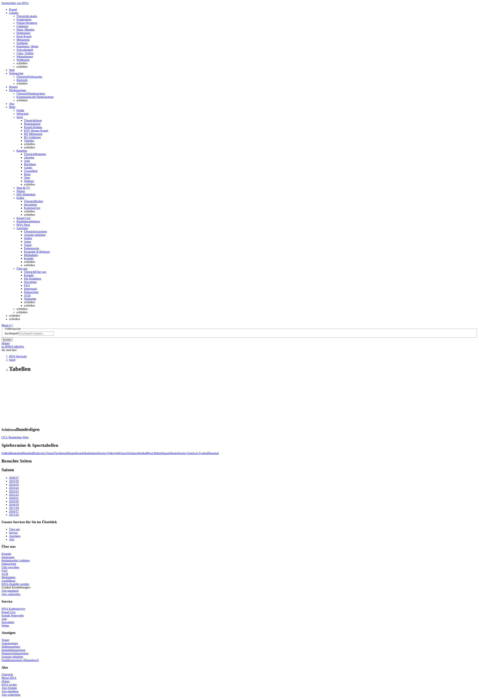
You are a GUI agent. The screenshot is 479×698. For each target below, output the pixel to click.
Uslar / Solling (24, 53)
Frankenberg (23, 19)
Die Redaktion (32, 278)
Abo (11, 539)
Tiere (27, 177)
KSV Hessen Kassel (36, 130)
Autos (27, 241)
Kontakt (28, 258)
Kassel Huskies (33, 127)
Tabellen (29, 140)
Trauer (28, 245)
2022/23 (14, 491)
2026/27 (14, 477)
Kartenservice (32, 208)
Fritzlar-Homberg (26, 22)
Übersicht (7, 674)
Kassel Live (8, 612)
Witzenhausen (24, 56)
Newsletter (30, 282)
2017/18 (14, 508)
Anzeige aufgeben (34, 234)
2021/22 (14, 494)
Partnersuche (31, 248)
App (4, 618)
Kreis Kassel (23, 36)
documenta (30, 204)
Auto (27, 160)
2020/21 (14, 497)
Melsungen (23, 39)
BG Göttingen (32, 137)
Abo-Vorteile (9, 688)
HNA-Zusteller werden (15, 584)
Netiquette (30, 298)
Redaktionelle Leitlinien (15, 560)
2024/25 (14, 484)
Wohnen (29, 181)
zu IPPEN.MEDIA (12, 346)
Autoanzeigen (9, 643)
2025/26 (14, 481)
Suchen (7, 339)
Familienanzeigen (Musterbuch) (20, 660)
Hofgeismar (23, 33)
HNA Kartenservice (13, 608)
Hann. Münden (25, 29)
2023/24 (14, 487)
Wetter (5, 625)
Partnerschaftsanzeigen (14, 653)
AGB (27, 295)
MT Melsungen (33, 134)
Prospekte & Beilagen (37, 251)
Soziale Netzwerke (12, 615)
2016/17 (14, 511)
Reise (27, 174)
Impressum (30, 288)
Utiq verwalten (10, 567)
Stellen (28, 238)
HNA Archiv (9, 684)
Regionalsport (32, 123)
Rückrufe (22, 80)
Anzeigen (14, 536)
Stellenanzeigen (10, 646)
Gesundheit (30, 171)
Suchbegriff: (11, 333)
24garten (29, 157)
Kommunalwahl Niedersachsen (35, 97)
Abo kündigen (10, 590)
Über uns (14, 529)
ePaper (5, 681)
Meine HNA (8, 677)
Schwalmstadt (24, 49)
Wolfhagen (22, 60)
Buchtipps (30, 164)
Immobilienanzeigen (13, 650)
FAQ (27, 285)
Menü (4, 325)
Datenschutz (31, 292)
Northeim (22, 43)
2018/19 (14, 504)
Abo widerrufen (10, 594)
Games (28, 167)
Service (13, 532)
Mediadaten (31, 255)
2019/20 (14, 501)
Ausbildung (8, 580)
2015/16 (14, 514)
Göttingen (22, 26)
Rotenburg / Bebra (27, 46)
